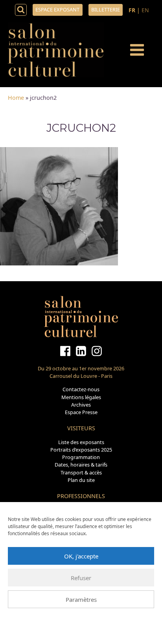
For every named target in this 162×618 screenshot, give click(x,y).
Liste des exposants (81, 442)
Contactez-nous (81, 389)
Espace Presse (81, 412)
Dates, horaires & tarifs (81, 464)
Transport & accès (81, 472)
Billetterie (105, 9)
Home (16, 97)
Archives (81, 404)
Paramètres (81, 599)
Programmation (81, 457)
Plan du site (81, 480)
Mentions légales (81, 397)
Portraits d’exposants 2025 (81, 449)
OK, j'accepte (81, 556)
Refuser (81, 578)
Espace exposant (57, 9)
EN (145, 10)
